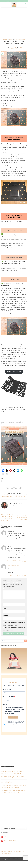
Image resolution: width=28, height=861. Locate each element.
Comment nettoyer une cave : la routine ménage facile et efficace (13, 777)
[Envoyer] (25, 641)
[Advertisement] (14, 22)
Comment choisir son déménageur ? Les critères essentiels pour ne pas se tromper (13, 791)
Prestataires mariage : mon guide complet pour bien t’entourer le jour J (13, 786)
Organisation (21, 39)
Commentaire (7, 589)
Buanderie (6, 39)
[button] (2, 5)
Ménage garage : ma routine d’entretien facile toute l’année (13, 781)
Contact (3, 851)
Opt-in (5, 704)
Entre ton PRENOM (8, 696)
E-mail (5, 608)
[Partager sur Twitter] (12, 488)
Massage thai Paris (13, 565)
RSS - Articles (7, 837)
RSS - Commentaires (9, 840)
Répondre (24, 542)
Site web (5, 615)
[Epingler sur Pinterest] (18, 488)
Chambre (11, 39)
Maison (16, 39)
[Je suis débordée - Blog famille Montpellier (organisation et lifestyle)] (14, 4)
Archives (3, 826)
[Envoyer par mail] (15, 488)
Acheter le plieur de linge (14, 371)
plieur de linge (8, 496)
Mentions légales (6, 853)
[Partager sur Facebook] (10, 488)
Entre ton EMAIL (8, 689)
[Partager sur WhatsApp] (7, 488)
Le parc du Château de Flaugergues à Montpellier (21, 517)
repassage (14, 496)
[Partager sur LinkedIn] (20, 488)
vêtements (15, 498)
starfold (19, 496)
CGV (24, 851)
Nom (4, 601)
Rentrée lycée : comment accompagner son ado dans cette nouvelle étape (13, 772)
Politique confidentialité (14, 851)
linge (3, 496)
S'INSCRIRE (13, 717)
